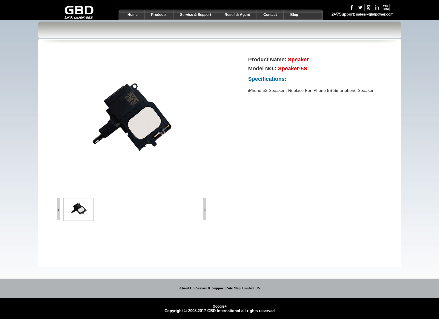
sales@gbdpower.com (375, 14)
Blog (294, 15)
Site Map (234, 288)
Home (133, 15)
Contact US (251, 288)
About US (187, 288)
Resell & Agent (237, 15)
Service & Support (210, 288)
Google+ (220, 306)
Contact (270, 15)
